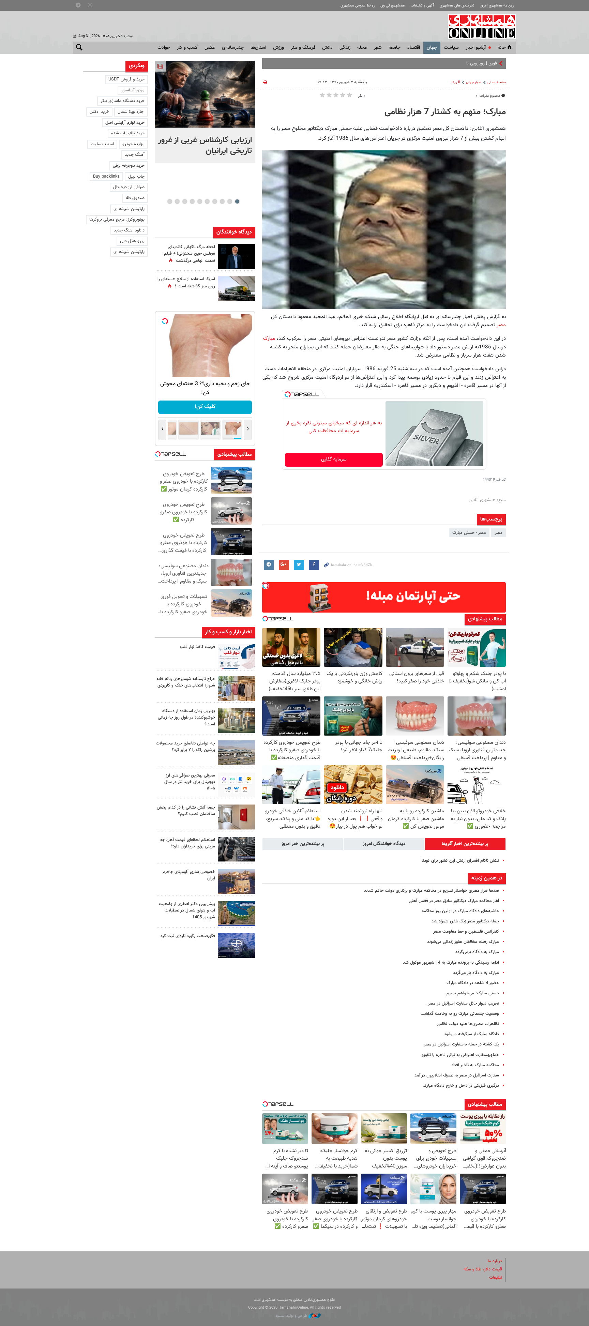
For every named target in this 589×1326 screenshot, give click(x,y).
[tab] (465, 844)
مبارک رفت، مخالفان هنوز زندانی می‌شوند (463, 941)
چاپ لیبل (136, 176)
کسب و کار (187, 47)
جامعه (395, 47)
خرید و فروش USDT (126, 79)
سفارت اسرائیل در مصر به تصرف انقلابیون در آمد (456, 1075)
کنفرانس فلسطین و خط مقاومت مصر (466, 931)
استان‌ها (258, 47)
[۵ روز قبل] (236, 849)
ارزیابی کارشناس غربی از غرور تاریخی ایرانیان (205, 145)
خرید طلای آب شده (128, 133)
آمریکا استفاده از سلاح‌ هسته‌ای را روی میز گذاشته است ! (186, 283)
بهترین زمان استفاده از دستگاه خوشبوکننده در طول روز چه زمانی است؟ (186, 717)
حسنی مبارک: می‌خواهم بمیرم (473, 993)
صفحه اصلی (496, 82)
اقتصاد (413, 47)
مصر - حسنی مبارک (469, 532)
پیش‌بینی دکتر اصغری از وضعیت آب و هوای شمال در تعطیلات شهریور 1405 (187, 910)
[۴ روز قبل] (236, 784)
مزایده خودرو (133, 144)
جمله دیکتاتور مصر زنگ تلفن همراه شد (465, 921)
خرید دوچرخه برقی (129, 165)
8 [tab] (184, 201)
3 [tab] (222, 201)
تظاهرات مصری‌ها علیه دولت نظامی (468, 1024)
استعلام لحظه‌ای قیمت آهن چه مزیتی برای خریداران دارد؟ (187, 843)
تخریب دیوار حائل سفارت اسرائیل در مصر (463, 1003)
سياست (451, 47)
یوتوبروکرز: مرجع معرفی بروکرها (117, 219)
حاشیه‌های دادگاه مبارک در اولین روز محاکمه (460, 911)
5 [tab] (207, 201)
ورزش (278, 47)
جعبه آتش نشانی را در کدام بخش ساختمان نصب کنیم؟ (186, 810)
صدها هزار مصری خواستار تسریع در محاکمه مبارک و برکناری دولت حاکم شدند (431, 890)
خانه (502, 47)
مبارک (270, 338)
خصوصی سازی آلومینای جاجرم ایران (189, 875)
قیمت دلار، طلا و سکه (483, 1269)
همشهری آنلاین (478, 27)
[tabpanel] (205, 112)
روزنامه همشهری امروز (497, 6)
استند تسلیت (102, 144)
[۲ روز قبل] (236, 656)
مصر (501, 325)
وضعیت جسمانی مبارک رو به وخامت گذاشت (460, 1013)
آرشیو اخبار (476, 47)
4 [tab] (214, 201)
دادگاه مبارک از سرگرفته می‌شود (471, 1034)
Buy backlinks (106, 176)
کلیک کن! (205, 407)
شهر (378, 47)
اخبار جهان (474, 82)
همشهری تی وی (392, 6)
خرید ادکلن (99, 111)
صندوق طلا (135, 198)
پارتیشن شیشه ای (129, 209)
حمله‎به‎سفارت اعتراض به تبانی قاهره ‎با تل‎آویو (460, 1055)
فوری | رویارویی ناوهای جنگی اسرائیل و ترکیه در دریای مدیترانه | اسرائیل (434, 63)
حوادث (163, 47)
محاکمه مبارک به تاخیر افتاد (475, 1065)
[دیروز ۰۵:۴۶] (236, 288)
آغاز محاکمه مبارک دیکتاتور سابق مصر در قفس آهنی (454, 901)
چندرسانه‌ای (233, 47)
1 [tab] (237, 201)
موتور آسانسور (133, 90)
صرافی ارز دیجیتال (129, 187)
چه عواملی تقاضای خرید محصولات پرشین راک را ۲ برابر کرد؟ (185, 746)
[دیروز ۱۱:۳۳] (236, 256)
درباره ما (495, 1261)
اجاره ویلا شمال (131, 111)
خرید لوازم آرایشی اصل (125, 122)
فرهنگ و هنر (303, 47)
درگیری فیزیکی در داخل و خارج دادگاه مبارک (461, 1085)
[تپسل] (287, 394)
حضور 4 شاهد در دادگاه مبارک (473, 983)
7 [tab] (192, 201)
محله (362, 47)
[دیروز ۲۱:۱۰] (205, 94)
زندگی (344, 47)
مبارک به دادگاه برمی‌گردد (477, 952)
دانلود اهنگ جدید (129, 230)
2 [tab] (229, 201)
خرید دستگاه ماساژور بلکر (123, 100)
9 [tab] (177, 201)
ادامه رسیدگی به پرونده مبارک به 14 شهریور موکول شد (451, 962)
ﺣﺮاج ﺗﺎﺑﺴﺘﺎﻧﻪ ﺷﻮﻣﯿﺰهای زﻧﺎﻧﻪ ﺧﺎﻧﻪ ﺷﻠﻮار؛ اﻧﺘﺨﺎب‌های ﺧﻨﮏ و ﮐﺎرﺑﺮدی (185, 682)
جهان (432, 47)
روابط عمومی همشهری (358, 6)
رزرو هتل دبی (132, 241)
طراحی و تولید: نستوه (291, 1316)
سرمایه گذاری (334, 459)
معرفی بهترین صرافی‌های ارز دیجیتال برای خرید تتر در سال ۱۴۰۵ (189, 782)
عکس (210, 47)
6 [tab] (199, 201)
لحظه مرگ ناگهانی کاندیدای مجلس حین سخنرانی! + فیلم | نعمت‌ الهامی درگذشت (188, 254)
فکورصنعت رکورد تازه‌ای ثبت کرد (188, 936)
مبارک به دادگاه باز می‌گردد (476, 972)
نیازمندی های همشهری (457, 6)
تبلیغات (495, 1277)
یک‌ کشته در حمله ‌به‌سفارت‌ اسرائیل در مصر (461, 1044)
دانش (327, 47)
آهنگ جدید (135, 154)
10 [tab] (170, 201)
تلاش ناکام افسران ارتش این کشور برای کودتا (460, 860)
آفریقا (456, 82)
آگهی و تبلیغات (422, 6)
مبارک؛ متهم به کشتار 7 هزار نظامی (445, 112)
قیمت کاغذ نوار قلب (197, 647)
